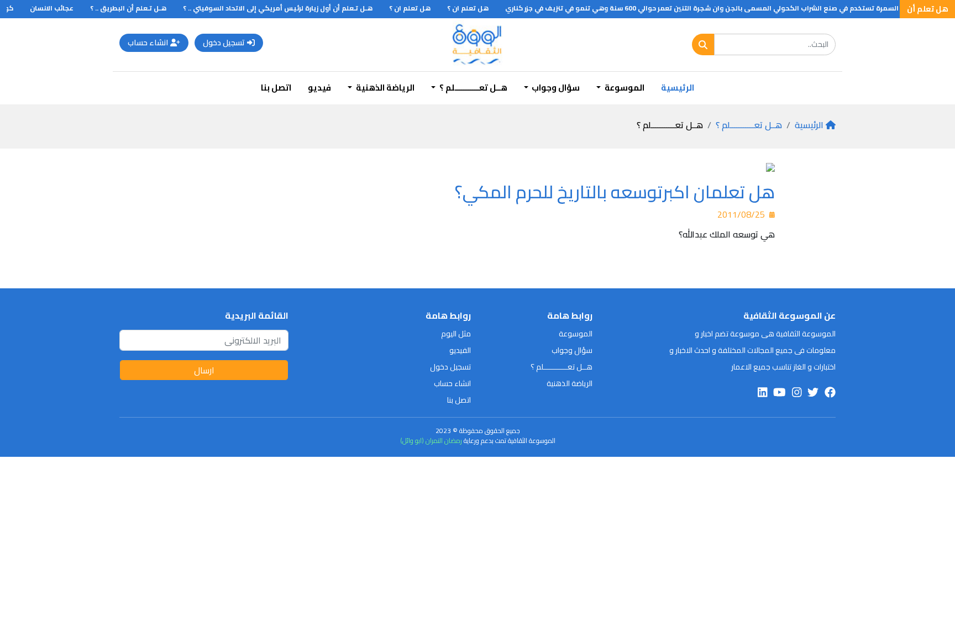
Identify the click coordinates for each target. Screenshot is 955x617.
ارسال (204, 370)
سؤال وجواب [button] (555, 88)
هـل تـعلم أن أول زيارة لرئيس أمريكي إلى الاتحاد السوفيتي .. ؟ (286, 8)
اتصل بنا (276, 88)
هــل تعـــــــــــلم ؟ (749, 125)
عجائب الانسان (60, 8)
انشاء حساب (148, 42)
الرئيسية (677, 88)
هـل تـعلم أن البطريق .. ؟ (136, 8)
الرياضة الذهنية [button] (384, 88)
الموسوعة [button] (623, 88)
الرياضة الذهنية (569, 383)
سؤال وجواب (572, 350)
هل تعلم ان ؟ (476, 8)
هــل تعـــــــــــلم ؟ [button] (472, 88)
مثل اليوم (456, 333)
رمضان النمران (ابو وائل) (431, 440)
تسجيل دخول (224, 42)
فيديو (319, 88)
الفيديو (460, 350)
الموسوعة (575, 333)
